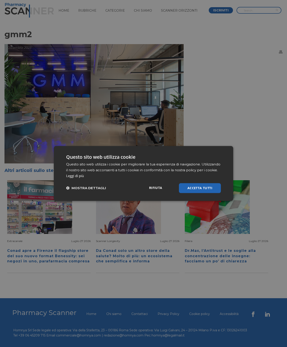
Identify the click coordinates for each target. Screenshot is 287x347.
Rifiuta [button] (155, 188)
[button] (86, 188)
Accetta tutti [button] (199, 188)
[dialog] (143, 173)
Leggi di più (75, 176)
